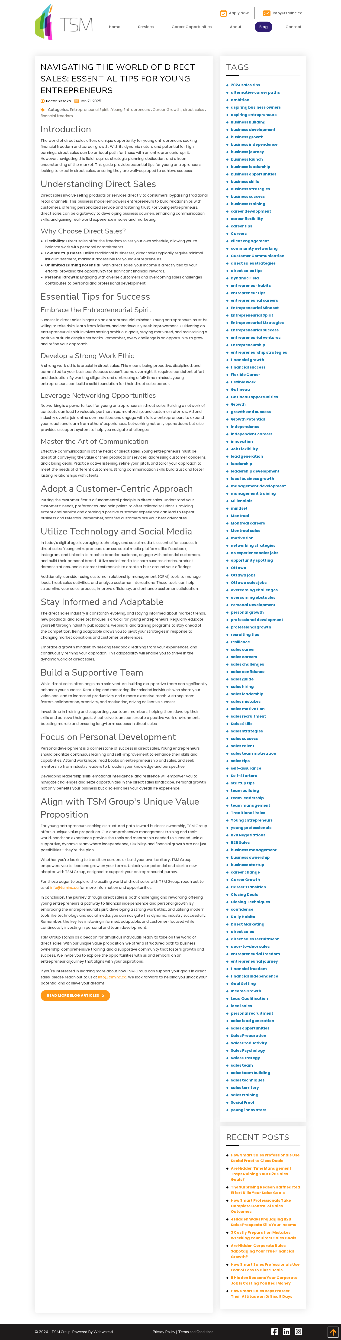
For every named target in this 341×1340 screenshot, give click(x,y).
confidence (242, 909)
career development (251, 211)
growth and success (251, 411)
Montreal (240, 515)
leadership (241, 463)
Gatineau (240, 389)
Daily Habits (243, 916)
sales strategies (247, 731)
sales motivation (248, 709)
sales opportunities (250, 1028)
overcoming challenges (254, 590)
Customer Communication (257, 256)
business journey (247, 152)
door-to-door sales (250, 946)
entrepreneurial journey (254, 961)
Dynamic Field (245, 278)
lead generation (247, 456)
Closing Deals (244, 894)
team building (245, 790)
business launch (247, 159)
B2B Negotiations (248, 835)
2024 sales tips (245, 85)
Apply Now (239, 13)
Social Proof (242, 1102)
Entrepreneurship (248, 345)
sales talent (242, 746)
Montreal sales (245, 530)
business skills (245, 181)
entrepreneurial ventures (255, 337)
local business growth (252, 478)
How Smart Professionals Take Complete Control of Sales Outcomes (261, 1206)
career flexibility (247, 218)
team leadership (247, 798)
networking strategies (253, 545)
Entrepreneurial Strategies (257, 322)
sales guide (242, 679)
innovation (242, 441)
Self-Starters (244, 775)
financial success (248, 367)
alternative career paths (255, 92)
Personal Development (253, 605)
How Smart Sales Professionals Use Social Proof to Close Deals (265, 1157)
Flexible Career (245, 374)
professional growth (251, 627)
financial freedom (57, 116)
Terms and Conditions (195, 1331)
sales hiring (242, 686)
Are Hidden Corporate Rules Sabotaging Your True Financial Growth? (262, 1251)
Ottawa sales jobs (249, 582)
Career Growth (166, 109)
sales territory (245, 1087)
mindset (239, 508)
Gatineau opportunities (254, 397)
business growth (247, 137)
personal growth (247, 612)
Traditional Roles (248, 813)
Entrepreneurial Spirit (89, 109)
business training (248, 204)
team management (250, 805)
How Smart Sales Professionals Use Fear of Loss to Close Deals (265, 1267)
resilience (240, 642)
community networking (254, 248)
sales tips (240, 761)
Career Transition (248, 887)
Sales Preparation (248, 1035)
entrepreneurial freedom (255, 954)
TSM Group (61, 1331)
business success (248, 196)
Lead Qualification (249, 998)
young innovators (248, 1110)
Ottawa (238, 567)
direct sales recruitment (255, 939)
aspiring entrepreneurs (254, 114)
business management (254, 850)
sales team (242, 1065)
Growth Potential (248, 419)
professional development (257, 619)
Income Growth (246, 991)
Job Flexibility (244, 449)
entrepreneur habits (251, 285)
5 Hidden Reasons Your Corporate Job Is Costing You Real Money (264, 1280)
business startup (247, 864)
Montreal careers (248, 523)
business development (253, 129)
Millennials (241, 501)
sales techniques (247, 1080)
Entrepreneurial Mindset (255, 308)
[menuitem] (114, 27)
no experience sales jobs (254, 553)
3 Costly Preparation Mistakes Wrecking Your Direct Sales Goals (263, 1235)
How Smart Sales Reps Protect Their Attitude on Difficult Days (261, 1293)
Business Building (248, 122)
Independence (245, 426)
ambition (240, 100)
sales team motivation (253, 753)
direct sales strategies (253, 263)
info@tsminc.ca (287, 13)
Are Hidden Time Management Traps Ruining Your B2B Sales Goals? (261, 1174)
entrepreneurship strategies (259, 352)
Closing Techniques (250, 902)
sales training (244, 1095)
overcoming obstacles (253, 597)
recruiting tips (245, 634)
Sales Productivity (249, 1043)
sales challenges (247, 664)
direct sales (193, 109)
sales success (244, 738)
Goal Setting (243, 983)
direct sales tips (246, 270)
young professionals (251, 827)
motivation (242, 538)
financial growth (247, 360)
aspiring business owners (256, 107)
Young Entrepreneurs (130, 109)
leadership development (255, 471)
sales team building (250, 1072)
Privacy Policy (164, 1331)
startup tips (242, 783)
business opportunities (253, 174)
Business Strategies (250, 189)
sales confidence (247, 671)
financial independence (254, 976)
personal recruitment (252, 1013)
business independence (254, 144)
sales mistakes (246, 701)
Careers (239, 233)
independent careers (251, 434)
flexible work (243, 382)
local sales (241, 1006)
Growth (238, 404)
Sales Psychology (248, 1050)
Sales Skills (241, 723)
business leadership (250, 166)
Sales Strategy (245, 1058)
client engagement (250, 241)
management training (253, 493)
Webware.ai (103, 1331)
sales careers (244, 657)
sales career (243, 649)
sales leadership (247, 694)
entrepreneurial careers (254, 300)
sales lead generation (252, 1020)
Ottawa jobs (243, 575)
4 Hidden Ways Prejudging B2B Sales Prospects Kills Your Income (263, 1222)
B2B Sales (240, 842)
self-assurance (246, 768)
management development (258, 486)
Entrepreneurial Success (255, 330)
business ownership (250, 857)
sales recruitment (248, 716)
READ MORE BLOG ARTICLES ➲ (75, 995)
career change (245, 872)
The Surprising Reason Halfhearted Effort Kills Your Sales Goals (265, 1190)
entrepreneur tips (248, 293)
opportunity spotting (252, 560)
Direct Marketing (247, 924)
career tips (241, 226)
